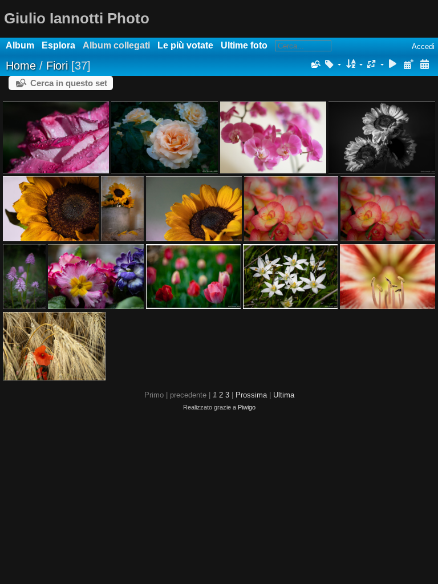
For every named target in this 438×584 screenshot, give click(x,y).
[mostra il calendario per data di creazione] (424, 65)
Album (20, 45)
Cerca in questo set (68, 83)
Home (21, 65)
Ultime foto (244, 45)
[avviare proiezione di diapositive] (393, 65)
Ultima (283, 395)
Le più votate (185, 45)
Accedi (423, 46)
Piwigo (247, 407)
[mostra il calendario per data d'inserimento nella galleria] (408, 65)
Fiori (57, 65)
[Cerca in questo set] (315, 64)
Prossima (251, 395)
